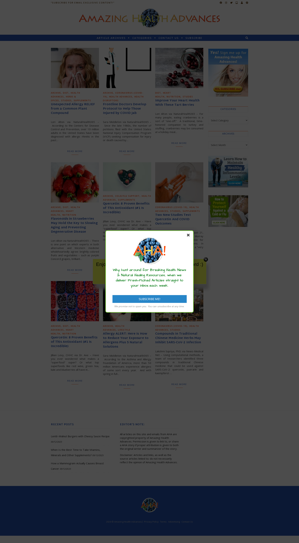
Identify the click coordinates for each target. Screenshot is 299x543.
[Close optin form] (189, 236)
